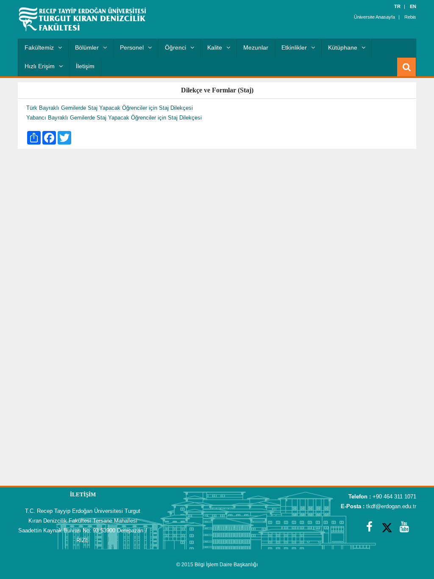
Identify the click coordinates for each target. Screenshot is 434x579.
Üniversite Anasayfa (374, 16)
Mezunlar (255, 47)
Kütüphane (342, 47)
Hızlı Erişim (40, 66)
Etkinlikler (294, 47)
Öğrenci (175, 47)
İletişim (85, 66)
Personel (132, 47)
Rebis (410, 16)
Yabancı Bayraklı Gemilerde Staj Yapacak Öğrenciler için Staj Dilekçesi (114, 117)
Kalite (214, 47)
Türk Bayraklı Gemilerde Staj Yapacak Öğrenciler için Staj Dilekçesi (109, 108)
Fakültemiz (39, 47)
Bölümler (87, 47)
